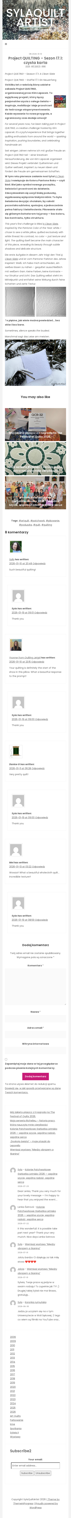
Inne (44, 66)
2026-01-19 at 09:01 (23, 612)
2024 (13, 1403)
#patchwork (37, 520)
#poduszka (25, 524)
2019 (12, 1382)
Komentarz (36, 965)
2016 (12, 1370)
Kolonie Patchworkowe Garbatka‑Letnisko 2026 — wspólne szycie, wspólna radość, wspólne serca (33, 1133)
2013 (12, 1357)
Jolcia (21, 1269)
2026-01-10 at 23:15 (20, 661)
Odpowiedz (39, 563)
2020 (13, 1387)
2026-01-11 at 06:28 (20, 768)
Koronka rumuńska (35, 1302)
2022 (13, 1395)
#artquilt (24, 520)
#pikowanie (52, 520)
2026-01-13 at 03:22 (20, 866)
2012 (12, 1353)
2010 (12, 1345)
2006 (13, 1337)
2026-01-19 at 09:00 (23, 719)
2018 (12, 1378)
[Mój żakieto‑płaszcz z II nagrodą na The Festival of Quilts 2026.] (35, 424)
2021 (12, 1391)
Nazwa (36, 1011)
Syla (20, 1169)
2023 (13, 1399)
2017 (12, 1374)
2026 (27, 66)
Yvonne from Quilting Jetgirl (25, 657)
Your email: (35, 1459)
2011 (12, 1349)
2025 (13, 1407)
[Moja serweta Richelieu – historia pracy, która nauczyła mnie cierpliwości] (35, 458)
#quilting (46, 524)
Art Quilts (35, 66)
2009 (13, 1341)
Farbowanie (16, 1420)
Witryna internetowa (35, 1043)
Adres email (35, 1027)
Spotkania (15, 1428)
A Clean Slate (50, 223)
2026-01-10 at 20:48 (21, 563)
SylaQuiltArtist (35, 18)
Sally (11, 559)
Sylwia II (14, 1432)
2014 (12, 1362)
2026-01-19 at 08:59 (23, 920)
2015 (12, 1366)
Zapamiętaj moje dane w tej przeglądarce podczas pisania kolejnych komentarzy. (31, 1066)
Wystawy (15, 1436)
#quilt (36, 524)
